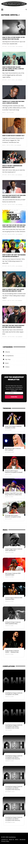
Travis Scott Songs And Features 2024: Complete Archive (13, 102)
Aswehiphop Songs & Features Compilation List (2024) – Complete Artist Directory (13, 757)
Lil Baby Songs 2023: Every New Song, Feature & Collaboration (13, 493)
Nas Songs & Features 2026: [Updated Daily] (13, 574)
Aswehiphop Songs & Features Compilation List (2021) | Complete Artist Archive (13, 726)
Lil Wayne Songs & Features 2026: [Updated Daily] (13, 622)
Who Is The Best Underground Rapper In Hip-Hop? (12, 166)
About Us (11, 839)
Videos (7, 367)
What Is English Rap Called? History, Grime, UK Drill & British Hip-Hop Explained (13, 69)
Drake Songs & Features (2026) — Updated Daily (12, 651)
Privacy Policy (5, 841)
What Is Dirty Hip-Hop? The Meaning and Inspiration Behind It (14, 256)
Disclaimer (23, 839)
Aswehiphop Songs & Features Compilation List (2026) (13, 693)
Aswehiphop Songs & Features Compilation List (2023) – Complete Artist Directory (13, 788)
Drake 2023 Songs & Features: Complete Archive (13, 427)
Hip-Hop (4, 46)
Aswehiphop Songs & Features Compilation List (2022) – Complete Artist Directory (13, 818)
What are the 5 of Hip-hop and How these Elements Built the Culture (13, 226)
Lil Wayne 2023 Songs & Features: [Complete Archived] (13, 471)
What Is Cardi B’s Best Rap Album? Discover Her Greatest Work (13, 290)
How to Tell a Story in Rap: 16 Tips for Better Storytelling (13, 38)
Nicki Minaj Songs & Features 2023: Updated (13, 449)
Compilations (9, 356)
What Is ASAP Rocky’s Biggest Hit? (13, 136)
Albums (4, 300)
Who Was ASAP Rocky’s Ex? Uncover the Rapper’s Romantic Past (14, 196)
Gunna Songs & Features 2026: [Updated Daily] (13, 598)
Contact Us (4, 839)
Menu (13, 10)
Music (3, 112)
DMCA (17, 839)
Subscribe (14, 397)
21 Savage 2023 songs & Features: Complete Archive (13, 516)
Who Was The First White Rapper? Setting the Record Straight (13, 326)
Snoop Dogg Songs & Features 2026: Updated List (13, 549)
